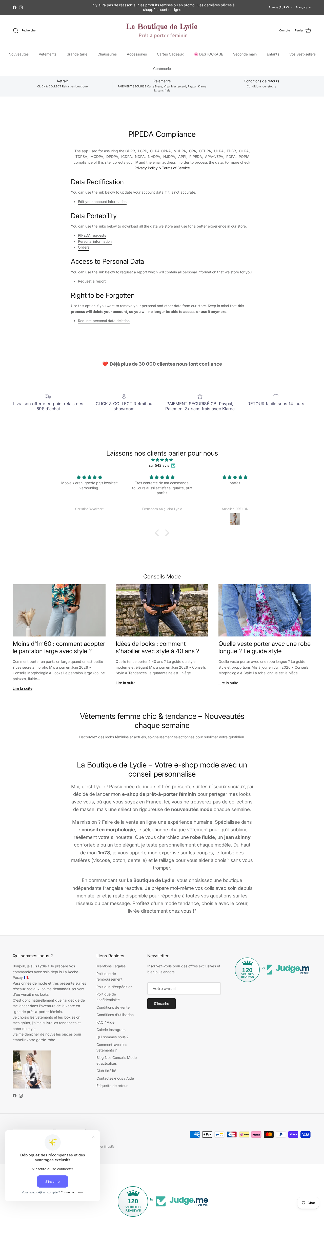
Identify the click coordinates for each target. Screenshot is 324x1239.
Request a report (92, 281)
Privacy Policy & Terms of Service (162, 168)
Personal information (95, 241)
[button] (158, 532)
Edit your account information (102, 201)
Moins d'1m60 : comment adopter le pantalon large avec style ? (59, 647)
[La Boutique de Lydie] (162, 31)
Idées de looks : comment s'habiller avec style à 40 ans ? (157, 647)
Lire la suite (22, 688)
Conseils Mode (162, 576)
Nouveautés (19, 54)
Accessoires (137, 54)
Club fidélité (106, 1070)
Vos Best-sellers (302, 54)
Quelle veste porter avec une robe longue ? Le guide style (264, 647)
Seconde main (245, 54)
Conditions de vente (113, 1007)
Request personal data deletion (104, 320)
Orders (83, 247)
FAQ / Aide (105, 1022)
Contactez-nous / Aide (115, 1078)
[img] (162, 460)
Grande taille (77, 54)
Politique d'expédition (114, 987)
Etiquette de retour (112, 1085)
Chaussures (107, 54)
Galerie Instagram (111, 1029)
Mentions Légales (111, 966)
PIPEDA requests (92, 235)
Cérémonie (162, 68)
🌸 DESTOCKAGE (208, 54)
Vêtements (47, 54)
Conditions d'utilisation (115, 1014)
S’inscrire (161, 1003)
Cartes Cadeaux (170, 54)
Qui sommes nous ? (112, 1037)
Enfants (273, 54)
